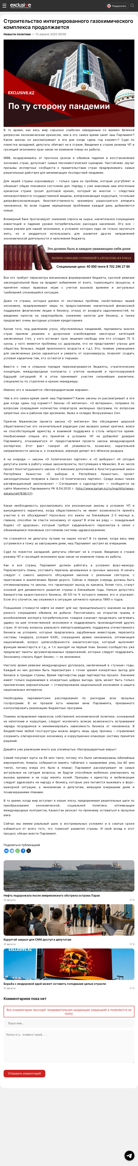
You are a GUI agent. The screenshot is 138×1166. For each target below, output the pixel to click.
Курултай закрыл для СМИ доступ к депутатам (37, 939)
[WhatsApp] (17, 851)
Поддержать (119, 5)
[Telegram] (12, 851)
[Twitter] (28, 851)
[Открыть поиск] (132, 6)
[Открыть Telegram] (129, 1156)
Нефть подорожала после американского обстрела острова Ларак (52, 895)
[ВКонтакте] (6, 851)
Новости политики (17, 34)
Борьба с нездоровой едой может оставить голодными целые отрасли (55, 984)
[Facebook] (23, 851)
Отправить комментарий (24, 1073)
